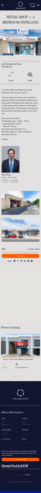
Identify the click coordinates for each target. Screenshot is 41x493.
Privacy (13, 475)
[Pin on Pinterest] (28, 261)
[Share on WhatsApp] (14, 261)
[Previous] (2, 353)
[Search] (2, 5)
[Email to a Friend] (25, 261)
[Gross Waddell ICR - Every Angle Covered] (20, 5)
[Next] (39, 353)
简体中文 (32, 4)
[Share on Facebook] (18, 261)
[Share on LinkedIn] (31, 261)
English (33, 6)
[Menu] (38, 5)
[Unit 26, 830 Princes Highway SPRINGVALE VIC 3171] (20, 345)
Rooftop (27, 475)
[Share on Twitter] (21, 261)
